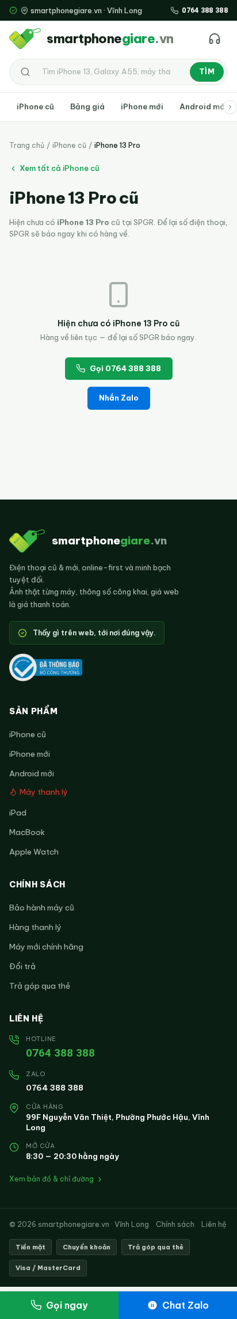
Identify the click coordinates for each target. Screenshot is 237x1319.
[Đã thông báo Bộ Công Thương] (45, 667)
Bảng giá (87, 106)
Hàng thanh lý (35, 927)
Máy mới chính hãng (46, 946)
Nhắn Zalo (119, 397)
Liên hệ (214, 1224)
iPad (17, 812)
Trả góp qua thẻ (39, 986)
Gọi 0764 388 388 (125, 368)
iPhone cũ (35, 106)
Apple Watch (34, 852)
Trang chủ (26, 145)
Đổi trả (22, 966)
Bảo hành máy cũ (41, 907)
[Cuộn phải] (230, 107)
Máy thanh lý (44, 792)
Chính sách (175, 1224)
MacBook (27, 832)
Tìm (207, 71)
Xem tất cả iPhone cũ (60, 168)
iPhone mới (142, 106)
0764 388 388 (60, 1052)
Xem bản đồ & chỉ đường (51, 1179)
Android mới (203, 106)
